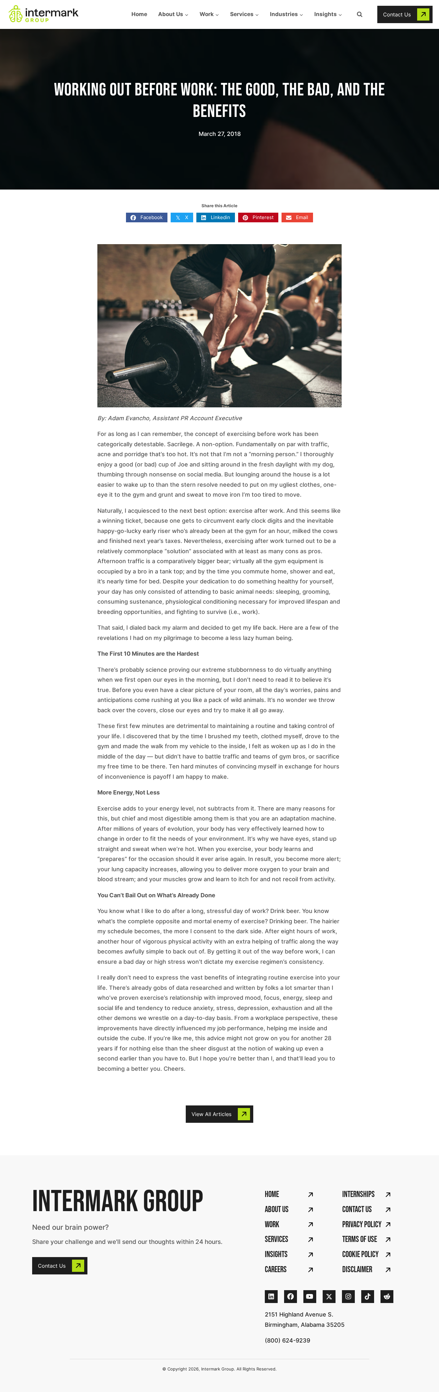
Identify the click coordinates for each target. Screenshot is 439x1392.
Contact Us (357, 1210)
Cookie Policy (360, 1255)
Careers (276, 1270)
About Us (277, 1210)
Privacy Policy (361, 1225)
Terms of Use (359, 1240)
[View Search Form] (359, 14)
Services (276, 1240)
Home (139, 14)
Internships (358, 1195)
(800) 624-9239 (287, 1340)
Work (272, 1225)
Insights (276, 1255)
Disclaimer (357, 1270)
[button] (405, 14)
